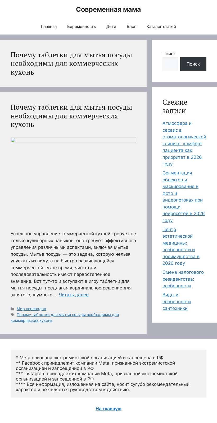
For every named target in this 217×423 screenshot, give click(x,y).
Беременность (81, 26)
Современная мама (108, 9)
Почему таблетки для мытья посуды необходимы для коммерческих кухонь (71, 115)
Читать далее (74, 294)
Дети (111, 26)
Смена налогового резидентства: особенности (183, 279)
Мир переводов (31, 308)
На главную (108, 408)
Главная (49, 26)
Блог (131, 26)
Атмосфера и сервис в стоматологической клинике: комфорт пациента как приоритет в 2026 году (184, 143)
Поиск (169, 53)
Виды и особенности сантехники (176, 301)
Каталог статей (161, 26)
